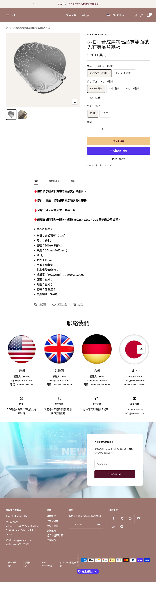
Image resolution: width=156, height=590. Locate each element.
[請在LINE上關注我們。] (122, 527)
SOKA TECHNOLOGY (98, 34)
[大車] (148, 15)
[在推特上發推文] (105, 165)
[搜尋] (13, 15)
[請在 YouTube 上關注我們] (138, 518)
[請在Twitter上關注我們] (122, 518)
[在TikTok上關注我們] (113, 527)
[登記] (99, 524)
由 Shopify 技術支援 (68, 564)
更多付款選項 (118, 158)
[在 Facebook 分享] (96, 165)
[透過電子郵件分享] (111, 166)
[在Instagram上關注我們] (130, 518)
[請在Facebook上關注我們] (113, 518)
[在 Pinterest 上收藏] (100, 165)
